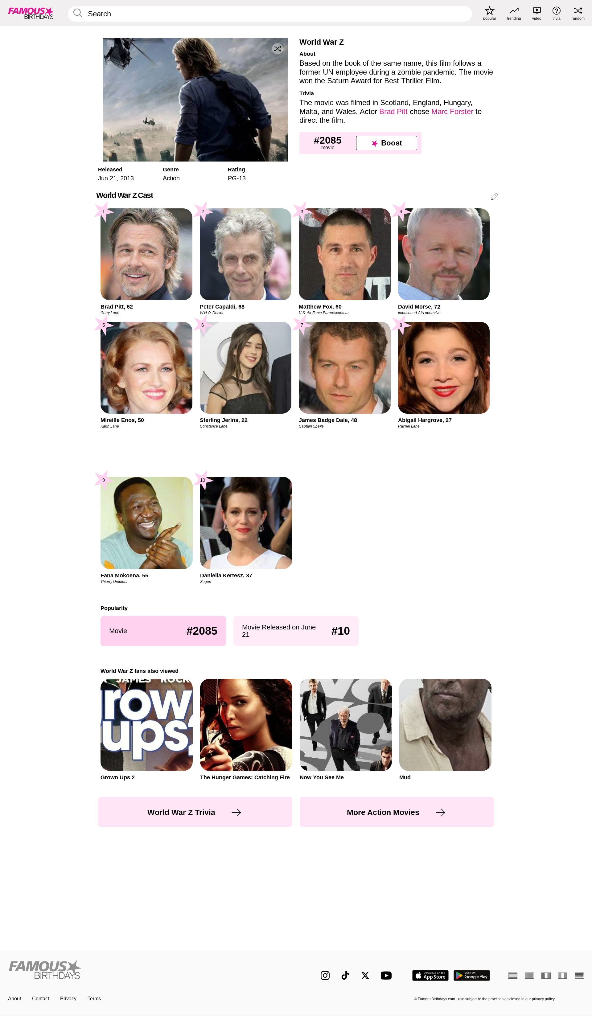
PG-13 (237, 178)
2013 (127, 178)
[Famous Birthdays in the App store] (430, 975)
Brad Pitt (393, 111)
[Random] (277, 48)
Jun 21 (107, 178)
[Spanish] (512, 976)
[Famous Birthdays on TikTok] (345, 975)
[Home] (150, 970)
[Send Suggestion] (494, 197)
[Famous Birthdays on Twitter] (365, 975)
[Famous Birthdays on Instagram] (325, 975)
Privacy (68, 998)
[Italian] (562, 976)
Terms (94, 998)
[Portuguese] (529, 976)
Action (171, 178)
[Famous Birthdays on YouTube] (387, 975)
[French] (546, 976)
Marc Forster (452, 111)
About (14, 998)
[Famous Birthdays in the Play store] (472, 975)
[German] (579, 976)
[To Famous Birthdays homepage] (31, 13)
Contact (40, 998)
